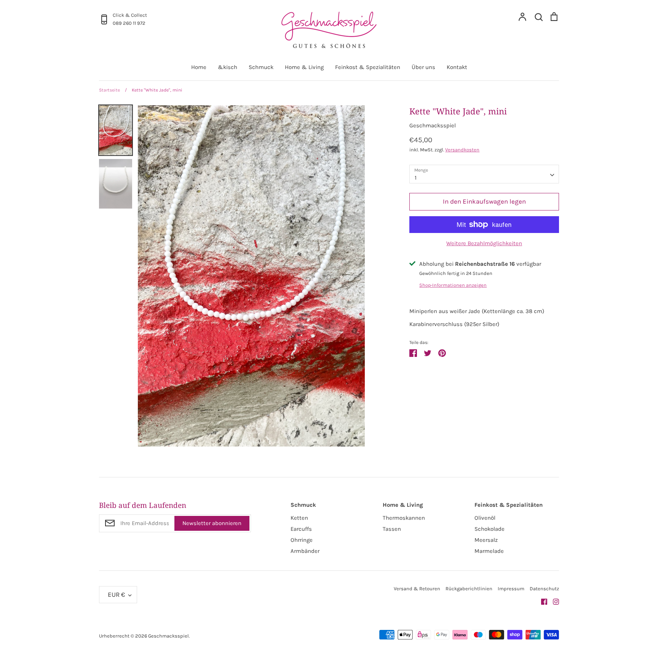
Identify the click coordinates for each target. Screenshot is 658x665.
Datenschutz (544, 588)
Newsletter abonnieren (211, 523)
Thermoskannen (404, 517)
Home (198, 67)
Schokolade (489, 528)
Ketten (299, 517)
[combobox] (484, 174)
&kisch (227, 67)
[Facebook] (541, 601)
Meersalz (486, 539)
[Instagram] (553, 601)
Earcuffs (301, 528)
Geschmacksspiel (432, 125)
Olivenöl (484, 517)
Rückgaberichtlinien (469, 588)
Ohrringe (302, 539)
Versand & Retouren (417, 588)
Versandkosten (462, 150)
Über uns (423, 67)
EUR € (116, 594)
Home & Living (304, 67)
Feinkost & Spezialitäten (367, 67)
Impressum (511, 588)
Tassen (392, 528)
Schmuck (261, 67)
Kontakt (457, 67)
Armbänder (305, 551)
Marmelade (489, 551)
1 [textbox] (416, 177)
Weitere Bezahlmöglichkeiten (484, 243)
